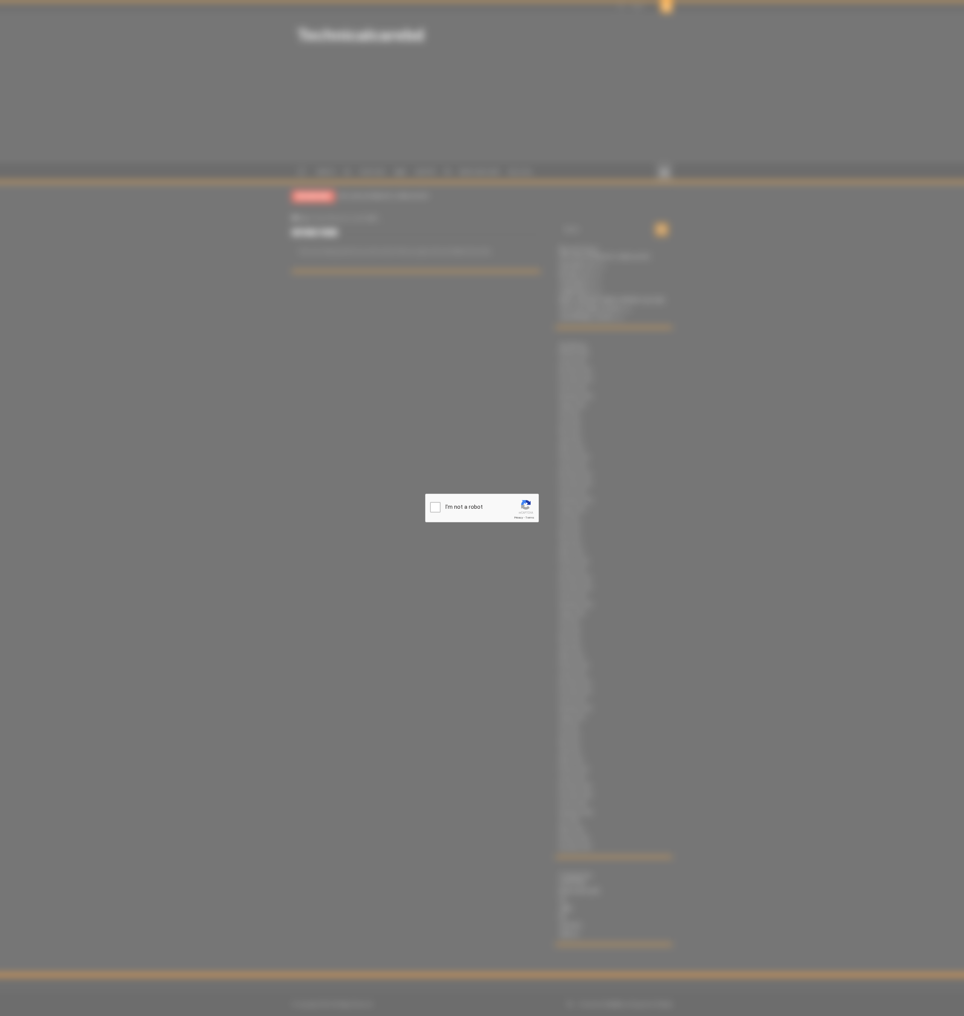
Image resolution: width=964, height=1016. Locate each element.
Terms (529, 517)
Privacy (518, 517)
